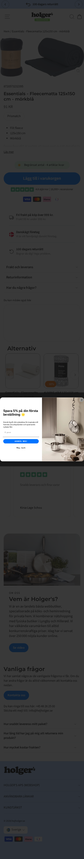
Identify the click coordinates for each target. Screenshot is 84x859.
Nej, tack (21, 448)
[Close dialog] (81, 400)
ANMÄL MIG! (21, 441)
